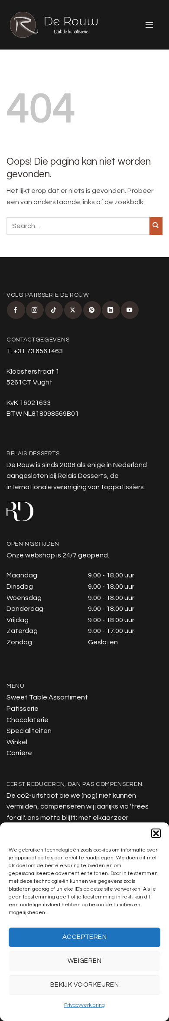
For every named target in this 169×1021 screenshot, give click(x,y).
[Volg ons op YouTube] (130, 310)
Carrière (19, 752)
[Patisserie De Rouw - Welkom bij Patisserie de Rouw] (54, 24)
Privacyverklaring (84, 1005)
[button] (156, 833)
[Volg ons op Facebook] (16, 310)
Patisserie (22, 708)
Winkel (16, 742)
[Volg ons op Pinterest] (92, 310)
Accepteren (84, 937)
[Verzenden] (156, 226)
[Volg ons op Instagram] (35, 310)
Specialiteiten (29, 730)
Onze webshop (30, 555)
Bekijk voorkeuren (84, 984)
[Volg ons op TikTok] (54, 310)
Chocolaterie (27, 719)
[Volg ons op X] (73, 310)
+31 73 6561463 (38, 351)
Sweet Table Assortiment (47, 697)
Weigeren (85, 961)
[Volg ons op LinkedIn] (111, 310)
